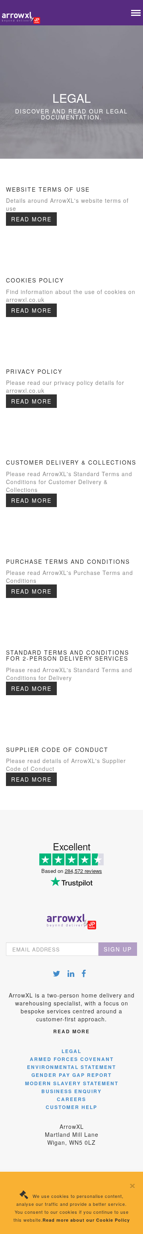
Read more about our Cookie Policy (86, 1220)
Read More (31, 219)
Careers (71, 1099)
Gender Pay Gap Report (71, 1074)
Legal (71, 1051)
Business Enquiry (71, 1091)
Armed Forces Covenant (72, 1059)
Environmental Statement (71, 1067)
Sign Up (118, 949)
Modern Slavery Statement (71, 1083)
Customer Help (71, 1107)
